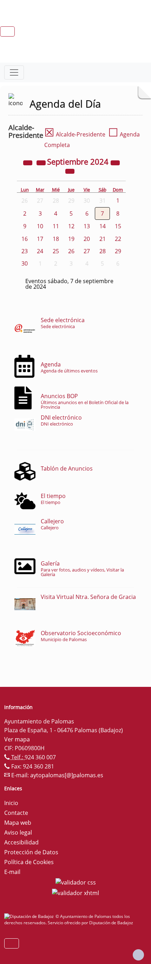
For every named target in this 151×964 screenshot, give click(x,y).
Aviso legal (18, 832)
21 (102, 239)
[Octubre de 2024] (69, 171)
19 (71, 239)
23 (24, 251)
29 (118, 251)
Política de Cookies (29, 862)
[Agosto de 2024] (42, 162)
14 (102, 226)
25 (56, 251)
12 (71, 226)
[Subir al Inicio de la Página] (138, 954)
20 (87, 239)
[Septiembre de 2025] (115, 162)
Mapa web (17, 822)
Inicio (11, 803)
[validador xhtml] (75, 892)
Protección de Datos (31, 852)
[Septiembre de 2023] (28, 162)
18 (56, 239)
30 (24, 263)
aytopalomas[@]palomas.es (66, 775)
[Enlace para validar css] (75, 882)
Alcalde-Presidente (74, 134)
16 (24, 239)
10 (40, 226)
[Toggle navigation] (14, 72)
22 (118, 239)
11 (56, 226)
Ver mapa (17, 739)
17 (40, 239)
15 (118, 226)
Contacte (16, 813)
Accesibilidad (21, 842)
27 (87, 251)
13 (87, 226)
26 (71, 251)
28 (102, 251)
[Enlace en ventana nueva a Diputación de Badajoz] (29, 916)
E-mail (12, 872)
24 (40, 251)
